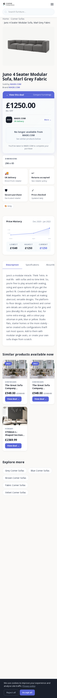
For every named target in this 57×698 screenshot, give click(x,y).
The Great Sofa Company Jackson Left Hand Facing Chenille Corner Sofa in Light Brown (13, 387)
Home (6, 18)
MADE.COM (15, 84)
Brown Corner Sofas (15, 477)
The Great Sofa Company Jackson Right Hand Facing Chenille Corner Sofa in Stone (41, 387)
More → (47, 119)
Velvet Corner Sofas (15, 492)
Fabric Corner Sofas (15, 485)
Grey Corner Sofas (14, 470)
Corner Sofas (17, 18)
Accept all (27, 692)
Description (12, 264)
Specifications (32, 264)
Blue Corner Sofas (40, 470)
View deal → (13, 399)
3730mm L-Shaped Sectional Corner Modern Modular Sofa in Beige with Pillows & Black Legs (15, 433)
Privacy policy (28, 686)
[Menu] (52, 4)
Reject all (11, 692)
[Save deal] (23, 364)
